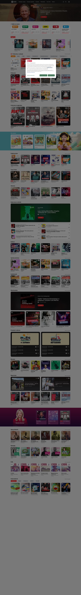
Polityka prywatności (49, 67)
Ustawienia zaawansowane (30, 75)
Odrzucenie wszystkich (43, 75)
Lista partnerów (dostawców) (31, 72)
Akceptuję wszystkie (51, 75)
